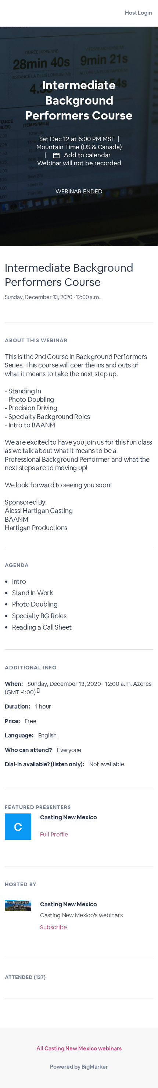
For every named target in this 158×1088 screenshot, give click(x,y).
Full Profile (54, 834)
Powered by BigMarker (79, 1066)
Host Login (138, 12)
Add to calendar (86, 155)
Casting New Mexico (68, 817)
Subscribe (53, 927)
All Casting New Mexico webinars (79, 1048)
